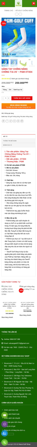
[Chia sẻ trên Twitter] (11, 121)
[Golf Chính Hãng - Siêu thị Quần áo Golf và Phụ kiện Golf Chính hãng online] (18, 3)
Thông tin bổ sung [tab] (10, 141)
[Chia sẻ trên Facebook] (7, 121)
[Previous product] (20, 14)
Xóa (3, 92)
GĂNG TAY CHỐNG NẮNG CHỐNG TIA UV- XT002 (9, 306)
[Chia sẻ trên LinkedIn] (22, 121)
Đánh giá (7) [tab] (7, 145)
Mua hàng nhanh (7, 317)
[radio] (4, 89)
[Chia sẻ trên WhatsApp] (3, 121)
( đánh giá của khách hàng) (19, 79)
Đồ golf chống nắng (24, 11)
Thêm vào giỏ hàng (21, 98)
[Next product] (16, 14)
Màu (3, 86)
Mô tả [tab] (5, 136)
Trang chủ (8, 11)
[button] (3, 3)
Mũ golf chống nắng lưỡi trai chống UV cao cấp (27, 306)
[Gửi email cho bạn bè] (14, 121)
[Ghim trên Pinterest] (18, 121)
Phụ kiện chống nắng (26, 116)
